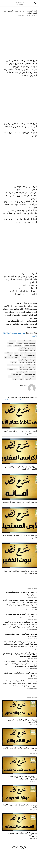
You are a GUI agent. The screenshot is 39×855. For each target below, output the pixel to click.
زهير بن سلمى (18, 355)
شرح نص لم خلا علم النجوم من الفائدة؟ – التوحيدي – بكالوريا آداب (21, 777)
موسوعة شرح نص (20, 2)
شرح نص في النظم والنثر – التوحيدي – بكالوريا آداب (19, 749)
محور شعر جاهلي (17, 374)
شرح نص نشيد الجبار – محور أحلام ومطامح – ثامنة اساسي (20, 635)
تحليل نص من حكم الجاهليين (28, 352)
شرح (10, 355)
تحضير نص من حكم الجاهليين (27, 348)
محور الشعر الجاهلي (30, 374)
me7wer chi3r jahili (30, 345)
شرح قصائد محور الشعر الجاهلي (27, 360)
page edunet (18, 345)
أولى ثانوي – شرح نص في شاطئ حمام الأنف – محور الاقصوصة (20, 432)
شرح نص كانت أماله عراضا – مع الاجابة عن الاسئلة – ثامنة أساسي (21, 615)
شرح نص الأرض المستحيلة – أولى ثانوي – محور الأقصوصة (19, 536)
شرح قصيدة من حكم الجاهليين (27, 362)
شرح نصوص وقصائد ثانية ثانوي (27, 369)
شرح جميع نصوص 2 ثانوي (28, 357)
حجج (16, 352)
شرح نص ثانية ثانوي (30, 364)
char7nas (12, 341)
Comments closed (30, 609)
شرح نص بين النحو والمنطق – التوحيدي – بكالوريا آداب (21, 721)
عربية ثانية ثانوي (12, 369)
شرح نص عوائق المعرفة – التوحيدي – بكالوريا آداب (20, 806)
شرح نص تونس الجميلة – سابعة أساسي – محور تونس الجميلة (21, 593)
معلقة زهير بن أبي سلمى (29, 376)
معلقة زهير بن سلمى (14, 376)
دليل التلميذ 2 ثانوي (30, 355)
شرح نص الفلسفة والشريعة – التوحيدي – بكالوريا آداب (21, 834)
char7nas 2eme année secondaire (26, 343)
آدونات (9, 345)
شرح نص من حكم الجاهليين (15, 364)
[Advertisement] (19, 36)
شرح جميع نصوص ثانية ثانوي (12, 357)
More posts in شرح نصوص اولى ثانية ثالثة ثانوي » (14, 399)
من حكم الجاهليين (30, 379)
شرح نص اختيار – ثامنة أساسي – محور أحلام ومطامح (20, 674)
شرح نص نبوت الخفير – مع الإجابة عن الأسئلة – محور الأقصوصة (20, 572)
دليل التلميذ (8, 352)
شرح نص (14, 362)
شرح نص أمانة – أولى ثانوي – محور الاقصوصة (20, 502)
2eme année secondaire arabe (27, 341)
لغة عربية (32, 371)
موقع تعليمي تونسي (17, 379)
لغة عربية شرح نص (22, 371)
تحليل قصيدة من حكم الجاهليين (27, 350)
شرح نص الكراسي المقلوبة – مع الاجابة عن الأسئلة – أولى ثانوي (21, 467)
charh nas (10, 343)
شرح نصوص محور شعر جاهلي (27, 367)
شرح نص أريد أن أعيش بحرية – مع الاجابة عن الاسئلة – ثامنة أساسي (20, 654)
